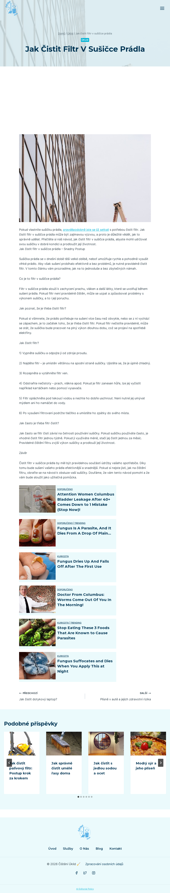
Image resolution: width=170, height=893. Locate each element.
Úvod (52, 848)
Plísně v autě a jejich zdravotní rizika (125, 696)
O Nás (84, 848)
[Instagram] (93, 873)
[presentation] (22, 743)
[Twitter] (85, 873)
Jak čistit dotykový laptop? (38, 696)
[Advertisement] (85, 103)
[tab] (78, 797)
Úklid (85, 40)
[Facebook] (76, 873)
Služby (68, 848)
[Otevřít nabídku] (162, 8)
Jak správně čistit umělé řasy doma (61, 768)
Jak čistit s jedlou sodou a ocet (105, 768)
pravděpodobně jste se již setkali (86, 229)
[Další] (160, 763)
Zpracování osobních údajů (104, 864)
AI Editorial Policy (85, 889)
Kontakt (115, 848)
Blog (99, 848)
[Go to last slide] (9, 763)
